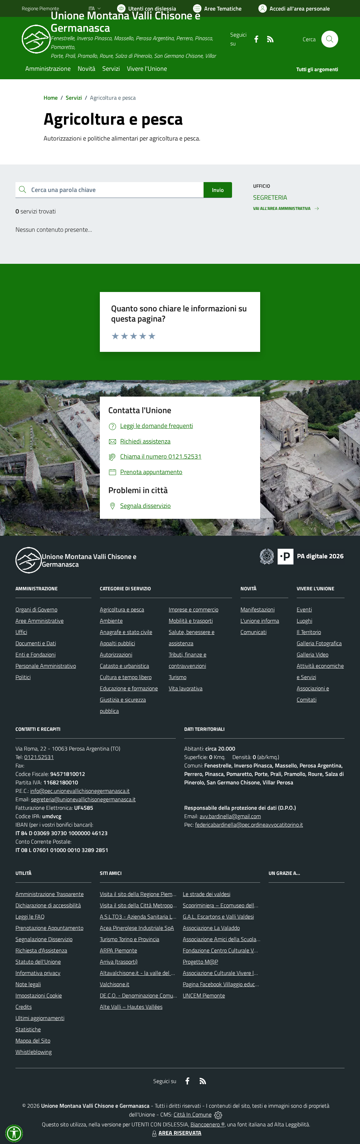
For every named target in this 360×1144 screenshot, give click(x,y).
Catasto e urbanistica (124, 665)
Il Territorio (309, 632)
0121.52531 (39, 757)
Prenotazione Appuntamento (49, 928)
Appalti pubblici (117, 643)
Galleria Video (312, 654)
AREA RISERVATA (180, 1133)
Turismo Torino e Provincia (129, 939)
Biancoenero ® (208, 1124)
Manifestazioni (257, 609)
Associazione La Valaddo (211, 928)
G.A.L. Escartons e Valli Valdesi (218, 916)
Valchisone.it (114, 984)
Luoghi (304, 620)
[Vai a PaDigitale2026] (302, 556)
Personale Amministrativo (45, 665)
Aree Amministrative (39, 620)
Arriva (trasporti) (118, 961)
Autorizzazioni (116, 654)
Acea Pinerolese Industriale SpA (137, 928)
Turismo (177, 677)
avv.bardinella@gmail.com (230, 816)
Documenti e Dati (35, 643)
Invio (218, 190)
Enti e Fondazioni (35, 654)
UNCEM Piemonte (204, 995)
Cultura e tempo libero (126, 677)
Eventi (304, 609)
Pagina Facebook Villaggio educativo (224, 984)
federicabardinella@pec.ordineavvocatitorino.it (249, 824)
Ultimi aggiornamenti (39, 1018)
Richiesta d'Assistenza (41, 950)
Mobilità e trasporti (191, 620)
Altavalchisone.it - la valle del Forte (141, 973)
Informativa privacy (37, 973)
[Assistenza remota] (218, 1114)
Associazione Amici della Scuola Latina (227, 939)
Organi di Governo (36, 609)
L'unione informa (259, 620)
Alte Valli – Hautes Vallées (131, 1006)
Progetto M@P (200, 961)
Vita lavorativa (185, 688)
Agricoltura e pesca (122, 609)
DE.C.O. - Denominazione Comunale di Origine (153, 995)
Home (51, 97)
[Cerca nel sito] (329, 39)
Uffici (21, 632)
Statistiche (28, 1029)
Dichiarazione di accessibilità (48, 905)
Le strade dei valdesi (206, 894)
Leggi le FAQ (30, 916)
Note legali (28, 984)
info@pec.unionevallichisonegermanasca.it (80, 790)
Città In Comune (193, 1114)
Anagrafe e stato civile (126, 632)
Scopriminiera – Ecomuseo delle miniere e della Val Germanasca (257, 905)
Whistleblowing (33, 1051)
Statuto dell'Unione (38, 961)
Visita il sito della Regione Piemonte (141, 894)
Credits (23, 1006)
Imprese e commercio (193, 609)
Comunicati (253, 632)
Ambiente (111, 620)
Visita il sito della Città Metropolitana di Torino (153, 905)
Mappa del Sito (32, 1040)
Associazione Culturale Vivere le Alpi (225, 973)
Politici (23, 677)
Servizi (74, 97)
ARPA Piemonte (118, 950)
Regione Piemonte (40, 8)
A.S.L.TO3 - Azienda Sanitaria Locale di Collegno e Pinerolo (168, 916)
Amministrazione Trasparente (49, 894)
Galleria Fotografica (319, 643)
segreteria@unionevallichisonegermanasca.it (83, 799)
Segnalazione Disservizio (43, 939)
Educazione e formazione (129, 688)
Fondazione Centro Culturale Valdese (226, 950)
